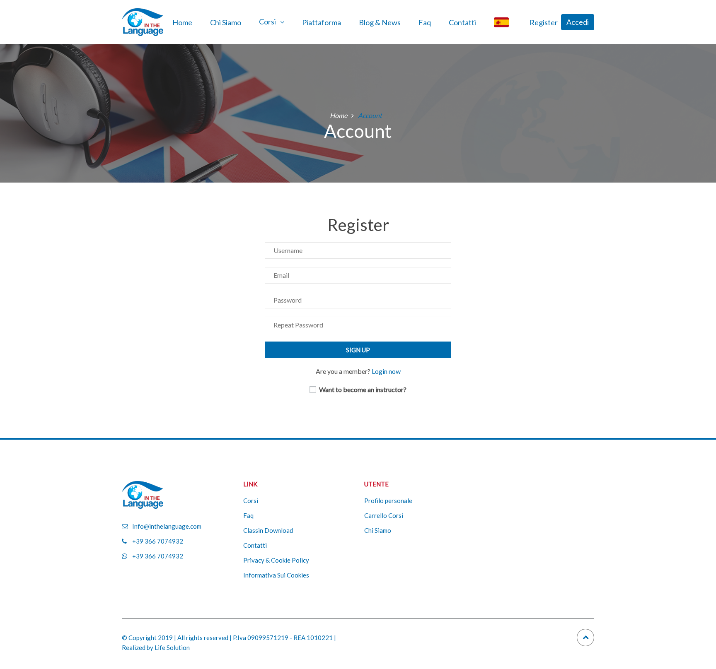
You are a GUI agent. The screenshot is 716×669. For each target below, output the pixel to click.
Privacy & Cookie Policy (276, 560)
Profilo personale (388, 500)
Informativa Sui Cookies (276, 575)
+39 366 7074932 (157, 541)
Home (182, 22)
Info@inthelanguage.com (166, 526)
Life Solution (172, 647)
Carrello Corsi (383, 515)
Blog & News (380, 22)
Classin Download (268, 530)
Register (544, 22)
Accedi (577, 21)
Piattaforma (321, 22)
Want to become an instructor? (362, 389)
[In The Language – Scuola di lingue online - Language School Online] (142, 21)
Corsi (267, 21)
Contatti (462, 22)
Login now (386, 371)
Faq (424, 22)
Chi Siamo (225, 22)
